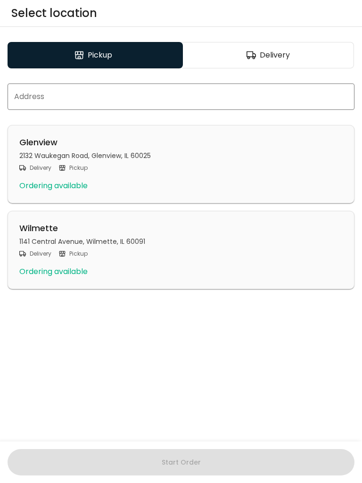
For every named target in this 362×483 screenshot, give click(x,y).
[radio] (95, 55)
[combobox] (181, 96)
